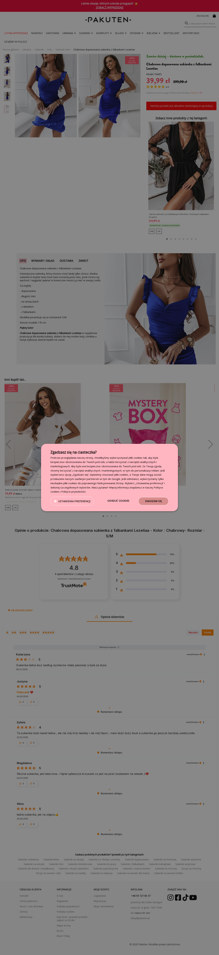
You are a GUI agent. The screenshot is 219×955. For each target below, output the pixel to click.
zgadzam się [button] (153, 501)
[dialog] (109, 477)
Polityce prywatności (73, 491)
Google (116, 479)
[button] (72, 501)
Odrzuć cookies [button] (118, 500)
